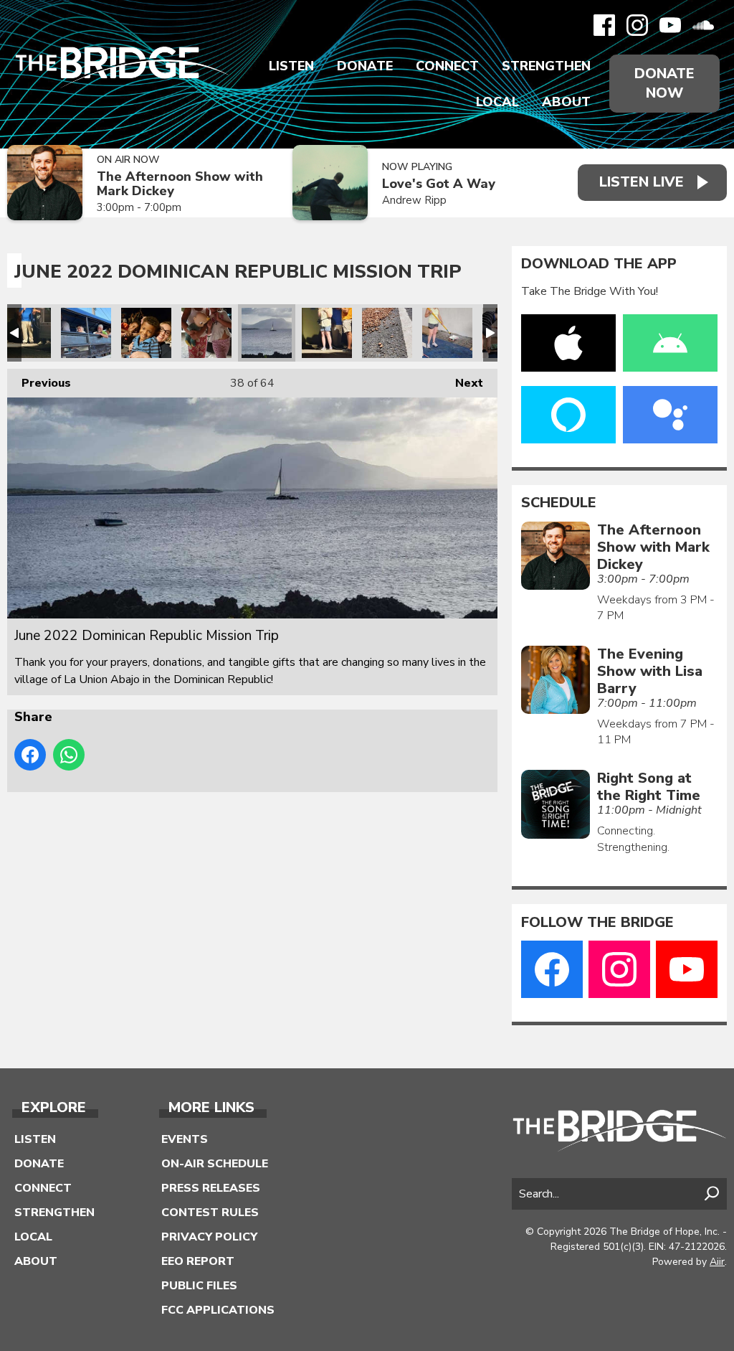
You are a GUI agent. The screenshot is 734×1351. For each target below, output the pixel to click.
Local (497, 101)
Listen (291, 66)
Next (462, 383)
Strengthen (546, 66)
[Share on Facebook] (30, 755)
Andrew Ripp (414, 200)
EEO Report (197, 1261)
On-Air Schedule (214, 1164)
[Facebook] (604, 25)
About (566, 101)
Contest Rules (210, 1212)
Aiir (717, 1261)
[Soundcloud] (703, 25)
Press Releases (210, 1188)
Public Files (199, 1286)
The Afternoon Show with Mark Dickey (180, 184)
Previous (39, 383)
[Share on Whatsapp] (69, 755)
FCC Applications (218, 1310)
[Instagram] (637, 25)
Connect (447, 66)
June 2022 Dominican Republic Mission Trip (26, 333)
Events (184, 1139)
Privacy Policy (209, 1237)
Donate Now (664, 83)
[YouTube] (670, 25)
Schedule (558, 503)
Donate (365, 66)
